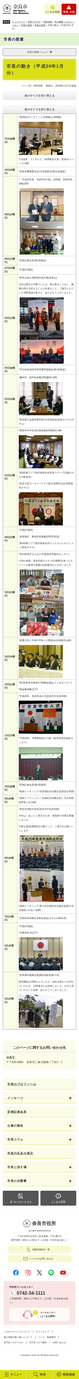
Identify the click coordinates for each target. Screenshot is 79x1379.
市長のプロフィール (21, 1084)
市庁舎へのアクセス (14, 1342)
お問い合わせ (59, 1342)
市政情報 (47, 22)
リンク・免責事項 (47, 1337)
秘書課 (10, 1057)
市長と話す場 (17, 1167)
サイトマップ (42, 1331)
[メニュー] (13, 1374)
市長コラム (15, 1139)
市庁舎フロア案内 (38, 1342)
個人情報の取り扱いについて (18, 1337)
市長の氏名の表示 (20, 1153)
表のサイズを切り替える (39, 95)
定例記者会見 (17, 1111)
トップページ (18, 22)
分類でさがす (34, 22)
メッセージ (15, 1098)
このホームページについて (17, 1331)
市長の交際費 (17, 1180)
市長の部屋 (26, 25)
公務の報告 (15, 1125)
